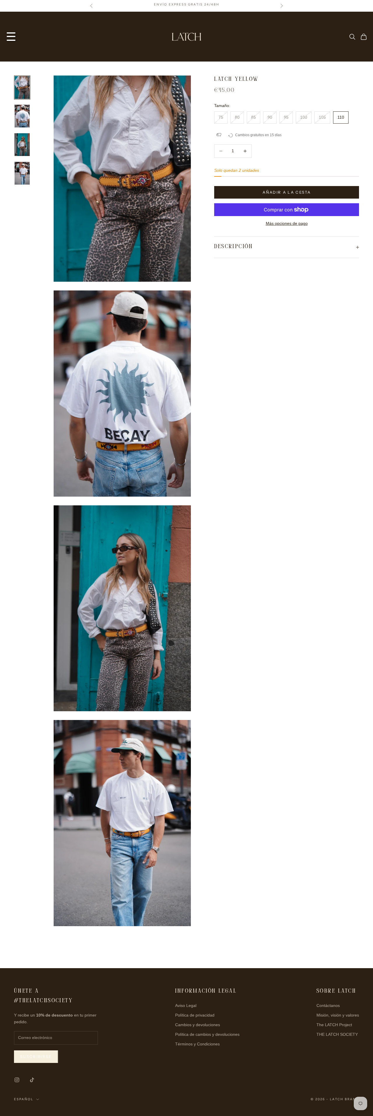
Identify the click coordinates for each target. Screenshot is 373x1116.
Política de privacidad (194, 1015)
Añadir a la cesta (287, 192)
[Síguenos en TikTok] (32, 1080)
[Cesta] (363, 36)
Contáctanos (328, 1005)
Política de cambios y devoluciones (207, 1034)
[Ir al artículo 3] (22, 145)
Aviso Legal (185, 1005)
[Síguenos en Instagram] (17, 1080)
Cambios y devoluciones (197, 1024)
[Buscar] (352, 36)
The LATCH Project (334, 1024)
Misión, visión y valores (337, 1015)
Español (23, 1099)
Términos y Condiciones (197, 1044)
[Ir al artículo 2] (22, 116)
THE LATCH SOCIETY (337, 1034)
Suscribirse (36, 1056)
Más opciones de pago (287, 223)
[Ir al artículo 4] (22, 173)
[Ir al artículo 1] (22, 87)
